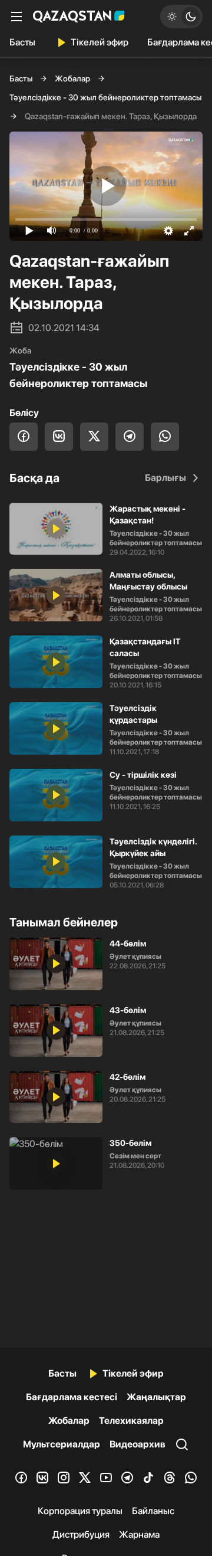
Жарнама (139, 1534)
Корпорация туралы (80, 1510)
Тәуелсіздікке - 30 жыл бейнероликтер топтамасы (105, 97)
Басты (22, 42)
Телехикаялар (131, 1420)
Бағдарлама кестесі (71, 1397)
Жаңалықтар (156, 1397)
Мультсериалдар (61, 1444)
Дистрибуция (81, 1534)
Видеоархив (137, 1444)
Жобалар (72, 78)
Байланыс (153, 1510)
